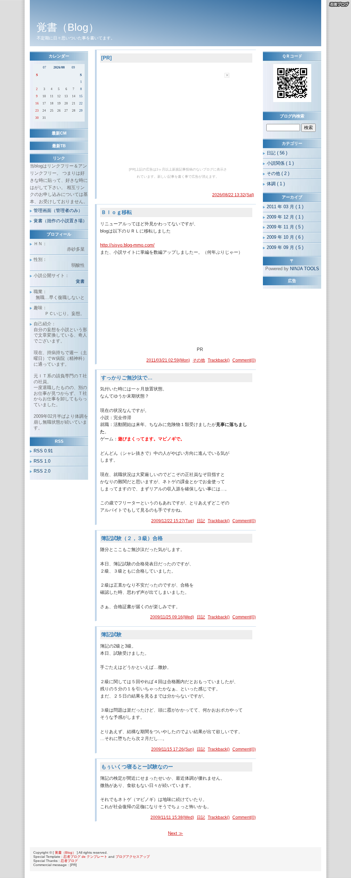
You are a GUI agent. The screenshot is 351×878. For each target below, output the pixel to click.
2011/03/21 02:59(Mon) (168, 360)
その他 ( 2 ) (278, 173)
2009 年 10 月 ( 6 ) (285, 237)
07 (44, 67)
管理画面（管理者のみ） (58, 210)
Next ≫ (175, 833)
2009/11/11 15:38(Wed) (172, 817)
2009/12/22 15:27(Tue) (172, 520)
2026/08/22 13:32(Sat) (233, 194)
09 (73, 67)
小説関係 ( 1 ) (280, 163)
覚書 (80, 281)
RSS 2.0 (42, 471)
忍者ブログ (69, 861)
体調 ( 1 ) (276, 183)
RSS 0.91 (43, 450)
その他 (199, 360)
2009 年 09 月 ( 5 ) (285, 247)
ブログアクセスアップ (133, 856)
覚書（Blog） (65, 852)
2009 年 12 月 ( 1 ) (285, 217)
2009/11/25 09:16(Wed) (172, 617)
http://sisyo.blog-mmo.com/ (127, 245)
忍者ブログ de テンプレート (85, 856)
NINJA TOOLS (304, 268)
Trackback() (219, 360)
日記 (201, 520)
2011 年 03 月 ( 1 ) (285, 206)
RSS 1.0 (42, 461)
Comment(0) (244, 360)
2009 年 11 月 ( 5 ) (285, 226)
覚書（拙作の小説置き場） (60, 220)
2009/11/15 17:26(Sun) (172, 749)
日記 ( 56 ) (277, 152)
